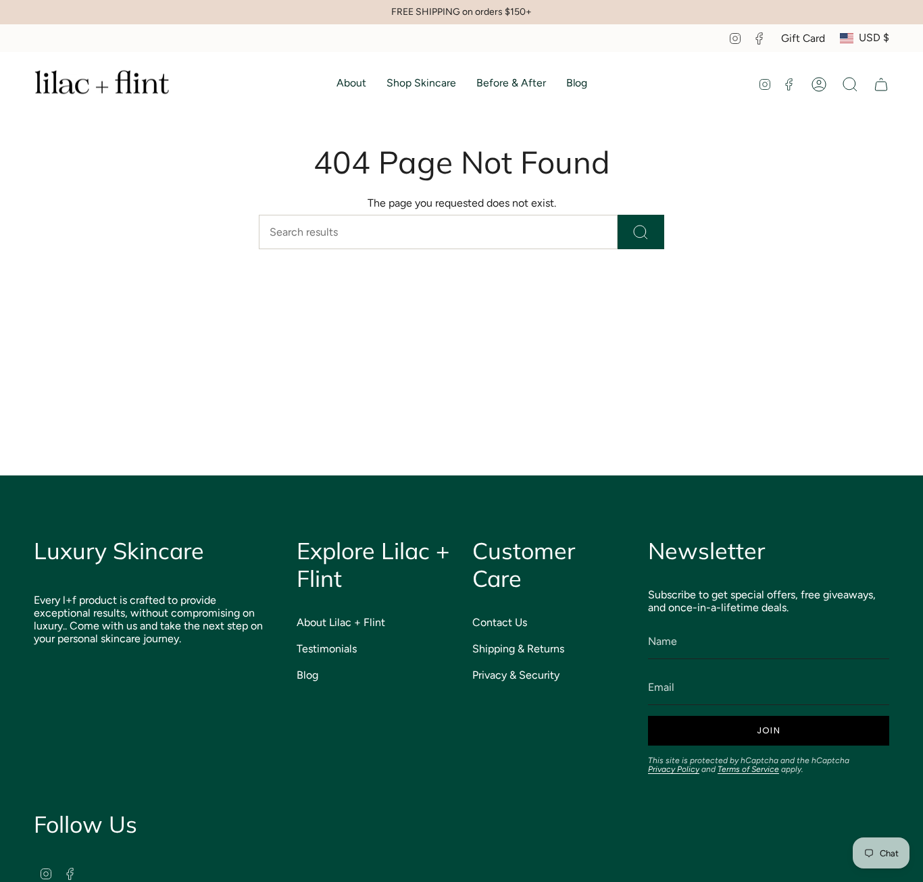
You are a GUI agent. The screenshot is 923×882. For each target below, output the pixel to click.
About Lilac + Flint (341, 622)
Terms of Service (748, 769)
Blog (307, 675)
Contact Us (499, 622)
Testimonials (327, 648)
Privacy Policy (673, 769)
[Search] (641, 232)
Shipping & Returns (518, 648)
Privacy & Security (515, 675)
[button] (351, 84)
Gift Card (803, 38)
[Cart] (881, 84)
